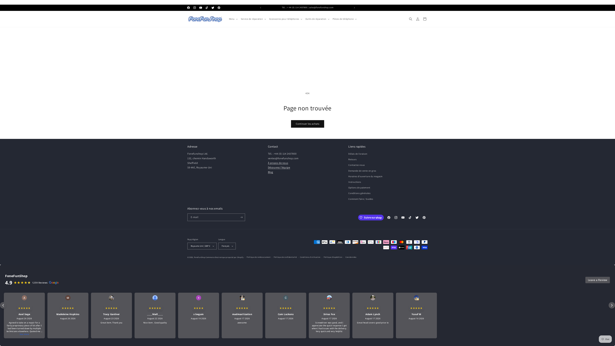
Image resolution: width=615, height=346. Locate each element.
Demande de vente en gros (362, 170)
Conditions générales (359, 193)
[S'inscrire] (241, 217)
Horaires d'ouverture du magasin (365, 176)
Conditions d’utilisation (310, 257)
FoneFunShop (199, 257)
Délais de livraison (357, 153)
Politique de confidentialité (285, 257)
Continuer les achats (307, 123)
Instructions (354, 182)
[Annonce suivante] (354, 8)
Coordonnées (351, 257)
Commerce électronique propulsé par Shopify (224, 257)
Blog (270, 172)
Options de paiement (359, 187)
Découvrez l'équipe (279, 167)
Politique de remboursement (259, 257)
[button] (233, 19)
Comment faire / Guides (360, 199)
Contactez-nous (356, 165)
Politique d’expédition (333, 257)
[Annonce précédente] (260, 8)
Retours (352, 159)
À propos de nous (278, 163)
